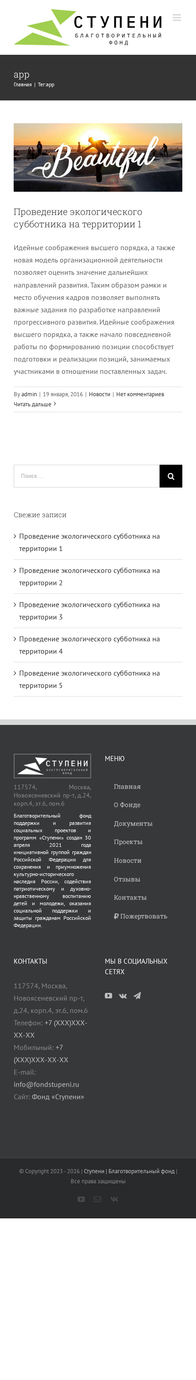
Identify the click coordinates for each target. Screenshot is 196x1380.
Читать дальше (33, 404)
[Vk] (123, 995)
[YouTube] (108, 995)
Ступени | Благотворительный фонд (129, 1171)
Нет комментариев (140, 394)
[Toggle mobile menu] (177, 17)
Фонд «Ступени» (58, 1096)
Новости (99, 394)
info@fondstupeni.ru (46, 1084)
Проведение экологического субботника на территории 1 (78, 217)
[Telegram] (137, 995)
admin (29, 394)
